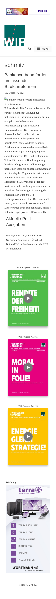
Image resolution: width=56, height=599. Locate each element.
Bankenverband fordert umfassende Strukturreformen (26, 80)
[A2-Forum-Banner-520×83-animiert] (28, 14)
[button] (29, 49)
